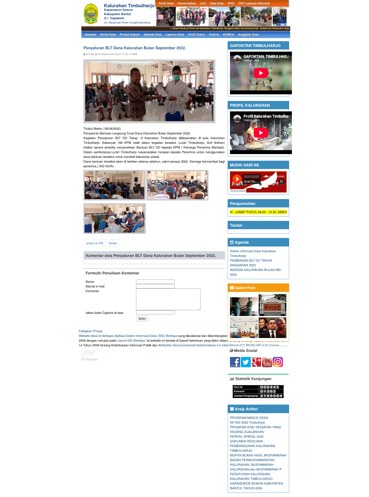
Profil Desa (166, 3)
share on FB (94, 243)
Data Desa (217, 3)
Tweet (112, 243)
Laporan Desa (175, 34)
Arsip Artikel (246, 409)
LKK (203, 3)
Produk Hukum (130, 34)
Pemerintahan (187, 3)
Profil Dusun (196, 34)
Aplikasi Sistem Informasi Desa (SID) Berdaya (145, 335)
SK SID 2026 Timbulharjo (247, 422)
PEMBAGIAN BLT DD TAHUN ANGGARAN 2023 (251, 262)
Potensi (214, 34)
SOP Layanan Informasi (254, 3)
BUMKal (228, 34)
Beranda (90, 34)
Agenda (241, 242)
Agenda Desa (153, 34)
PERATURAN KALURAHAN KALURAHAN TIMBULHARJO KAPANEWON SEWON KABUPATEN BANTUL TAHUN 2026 (256, 481)
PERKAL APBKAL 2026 (247, 436)
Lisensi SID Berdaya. (131, 340)
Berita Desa (108, 34)
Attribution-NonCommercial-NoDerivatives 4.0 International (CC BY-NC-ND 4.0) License (218, 345)
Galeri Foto (244, 287)
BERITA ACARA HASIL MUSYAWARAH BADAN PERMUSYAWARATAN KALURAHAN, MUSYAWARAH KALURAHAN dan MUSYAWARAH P (258, 462)
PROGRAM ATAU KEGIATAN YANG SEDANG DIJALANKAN (255, 429)
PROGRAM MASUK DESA (249, 417)
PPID (231, 3)
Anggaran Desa (248, 34)
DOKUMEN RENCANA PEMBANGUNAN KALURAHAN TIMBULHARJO (252, 446)
